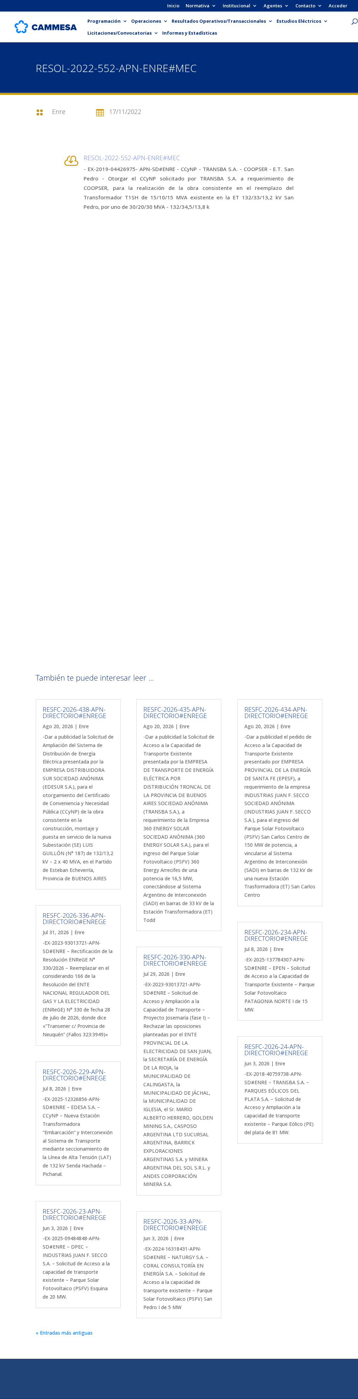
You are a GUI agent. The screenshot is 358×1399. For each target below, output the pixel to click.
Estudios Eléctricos (299, 21)
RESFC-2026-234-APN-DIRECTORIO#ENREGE (276, 935)
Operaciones (146, 21)
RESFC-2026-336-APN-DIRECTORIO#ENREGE (74, 918)
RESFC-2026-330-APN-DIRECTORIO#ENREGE (175, 960)
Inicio (173, 6)
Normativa (197, 6)
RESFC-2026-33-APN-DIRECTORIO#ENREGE (175, 1224)
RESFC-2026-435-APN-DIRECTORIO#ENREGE (175, 712)
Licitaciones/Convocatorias (119, 33)
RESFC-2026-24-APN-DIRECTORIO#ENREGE (276, 1049)
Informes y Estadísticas (189, 33)
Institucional (236, 6)
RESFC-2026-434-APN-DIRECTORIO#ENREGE (276, 712)
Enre (84, 726)
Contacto (305, 6)
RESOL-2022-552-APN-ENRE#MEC (132, 158)
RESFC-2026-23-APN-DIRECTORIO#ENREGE (74, 1214)
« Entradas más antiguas (64, 1332)
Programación (104, 21)
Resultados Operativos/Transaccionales (219, 21)
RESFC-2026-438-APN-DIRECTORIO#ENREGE (74, 712)
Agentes (273, 6)
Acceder (338, 6)
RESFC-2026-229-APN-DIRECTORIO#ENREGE (74, 1074)
